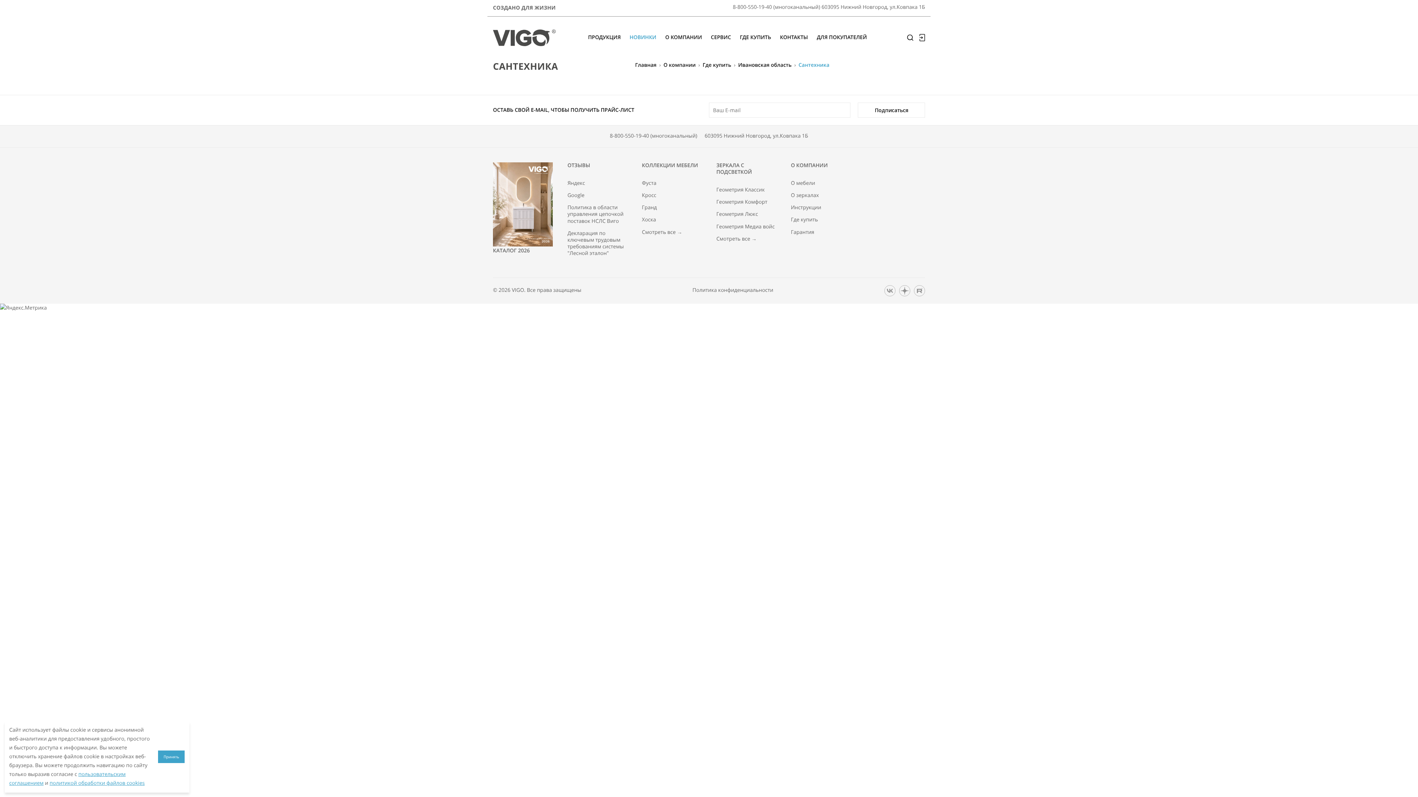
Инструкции (806, 207)
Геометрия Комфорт (741, 202)
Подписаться (891, 110)
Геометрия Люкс (737, 214)
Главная (646, 65)
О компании (680, 65)
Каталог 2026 (511, 250)
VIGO (518, 290)
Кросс (649, 195)
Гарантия (803, 232)
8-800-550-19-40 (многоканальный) (654, 135)
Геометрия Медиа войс (745, 227)
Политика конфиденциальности (732, 290)
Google (576, 195)
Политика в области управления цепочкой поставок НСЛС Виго (596, 214)
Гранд (649, 207)
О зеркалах (805, 195)
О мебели (803, 183)
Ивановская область (765, 65)
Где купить (717, 65)
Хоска (649, 220)
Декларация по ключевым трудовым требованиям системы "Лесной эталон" (596, 243)
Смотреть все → (662, 232)
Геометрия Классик (740, 190)
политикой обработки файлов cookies (97, 783)
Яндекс (576, 183)
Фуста (649, 183)
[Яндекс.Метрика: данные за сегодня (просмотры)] (23, 308)
